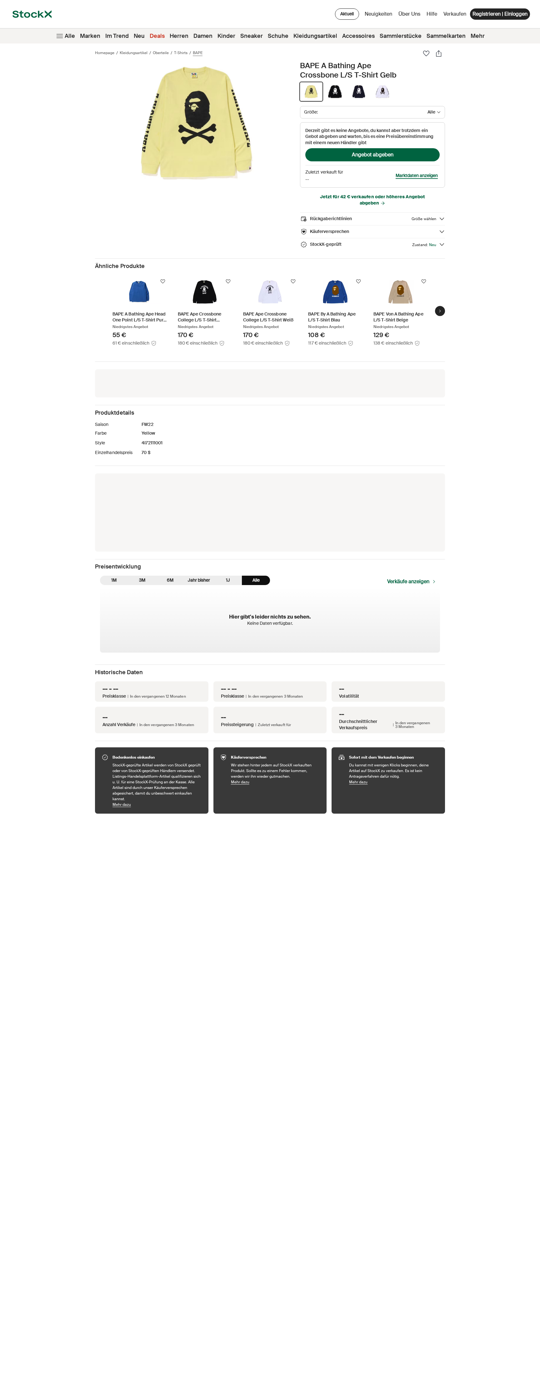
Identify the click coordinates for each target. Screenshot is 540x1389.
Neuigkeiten (378, 14)
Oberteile (161, 52)
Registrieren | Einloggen (500, 14)
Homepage (104, 52)
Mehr (478, 36)
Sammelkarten (446, 36)
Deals (157, 36)
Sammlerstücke (401, 36)
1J (228, 580)
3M (142, 580)
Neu (139, 36)
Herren (179, 36)
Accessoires (358, 36)
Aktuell (347, 14)
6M (170, 580)
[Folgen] (163, 281)
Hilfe (432, 14)
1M (114, 580)
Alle (70, 36)
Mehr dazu (157, 804)
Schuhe (278, 36)
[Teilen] (438, 53)
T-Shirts (181, 52)
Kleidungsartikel (315, 36)
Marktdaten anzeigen (417, 175)
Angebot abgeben (372, 154)
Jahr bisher (199, 580)
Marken (90, 36)
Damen (202, 36)
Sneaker (251, 36)
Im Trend (117, 36)
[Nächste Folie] (440, 311)
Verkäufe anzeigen (408, 581)
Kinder (226, 36)
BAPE (197, 52)
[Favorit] (426, 53)
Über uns (410, 15)
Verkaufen (454, 14)
